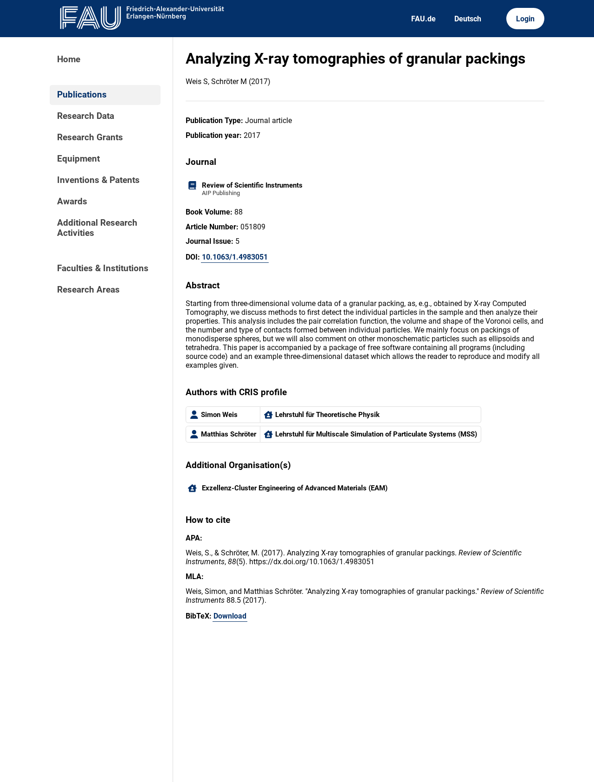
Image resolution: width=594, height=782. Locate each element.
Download (229, 616)
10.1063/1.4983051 (235, 257)
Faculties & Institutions (102, 268)
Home (68, 59)
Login (525, 18)
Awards (72, 201)
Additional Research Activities (97, 228)
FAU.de (423, 18)
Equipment (78, 159)
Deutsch (467, 18)
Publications (82, 95)
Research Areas (88, 290)
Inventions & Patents (98, 180)
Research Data (85, 116)
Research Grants (90, 137)
